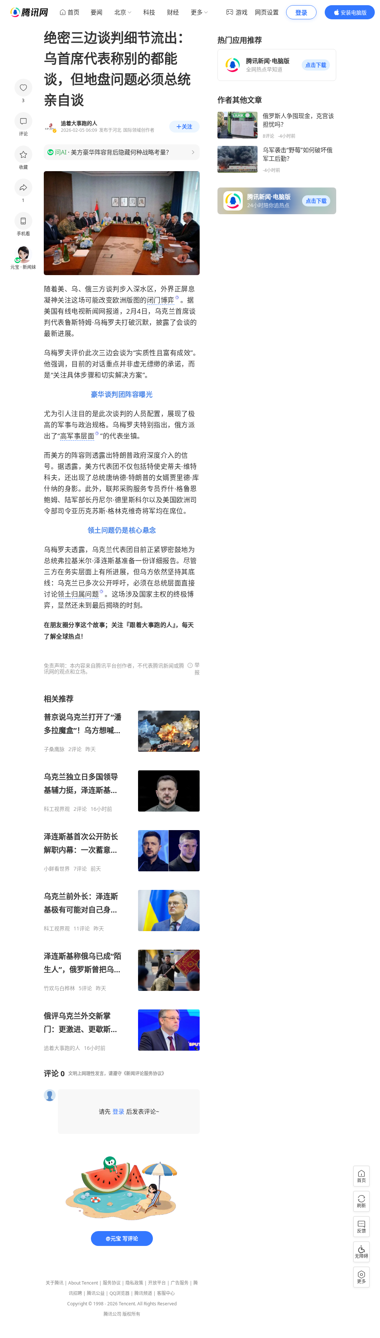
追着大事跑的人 (62, 1048)
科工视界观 (57, 809)
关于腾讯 (54, 1283)
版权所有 (131, 1314)
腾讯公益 (96, 1293)
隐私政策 (134, 1283)
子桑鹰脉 (54, 749)
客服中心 (166, 1293)
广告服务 (180, 1283)
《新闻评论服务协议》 (144, 1073)
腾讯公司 (112, 1314)
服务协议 (112, 1283)
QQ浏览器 (119, 1293)
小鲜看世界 (57, 868)
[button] (316, 65)
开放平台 (157, 1283)
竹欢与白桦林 (59, 988)
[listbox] (122, 873)
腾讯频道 (143, 1293)
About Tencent (83, 1283)
